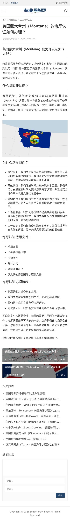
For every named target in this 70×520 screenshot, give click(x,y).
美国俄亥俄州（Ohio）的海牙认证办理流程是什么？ (33, 404)
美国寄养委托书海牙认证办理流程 (25, 393)
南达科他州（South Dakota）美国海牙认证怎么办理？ (33, 416)
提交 (60, 495)
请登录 (5, 3)
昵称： (10, 481)
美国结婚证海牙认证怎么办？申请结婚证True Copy (33, 399)
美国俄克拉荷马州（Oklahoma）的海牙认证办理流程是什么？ (33, 433)
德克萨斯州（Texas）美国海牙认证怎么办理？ (33, 444)
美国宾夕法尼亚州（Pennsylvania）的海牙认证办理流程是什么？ (33, 421)
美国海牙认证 (11, 38)
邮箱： (10, 489)
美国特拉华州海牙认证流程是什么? (26, 439)
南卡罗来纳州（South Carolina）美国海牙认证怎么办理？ (33, 427)
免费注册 (14, 3)
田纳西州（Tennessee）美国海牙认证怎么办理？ (33, 410)
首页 (4, 19)
